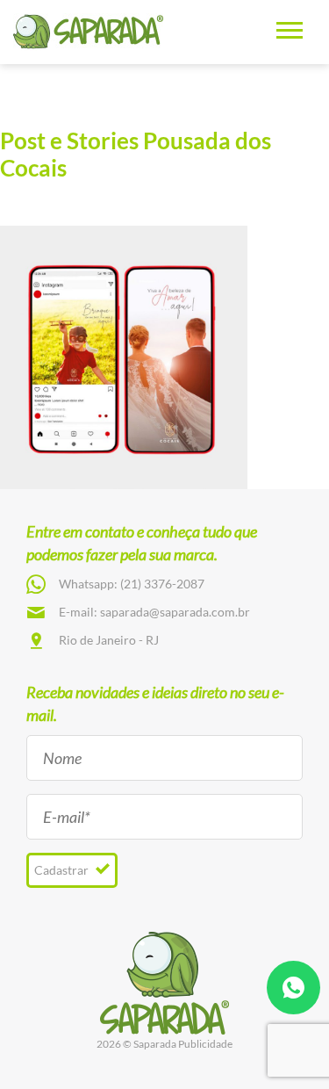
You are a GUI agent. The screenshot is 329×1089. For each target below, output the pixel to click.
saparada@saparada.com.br (175, 611)
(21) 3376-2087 (162, 583)
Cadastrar (62, 869)
